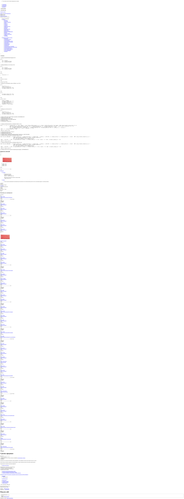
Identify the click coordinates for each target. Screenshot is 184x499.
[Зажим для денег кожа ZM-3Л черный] (2, 331)
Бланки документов (7, 22)
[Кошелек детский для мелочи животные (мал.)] (2, 426)
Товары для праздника (8, 34)
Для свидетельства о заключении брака (10, 47)
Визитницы (6, 38)
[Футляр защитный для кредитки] (1, 438)
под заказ (1, 185)
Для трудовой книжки (7, 49)
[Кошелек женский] (2, 220)
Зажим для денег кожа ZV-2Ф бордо (6, 197)
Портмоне (6, 51)
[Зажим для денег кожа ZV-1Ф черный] (3, 446)
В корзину (2, 170)
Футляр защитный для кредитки (5, 439)
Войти (1, 13)
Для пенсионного (7, 43)
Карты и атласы (6, 30)
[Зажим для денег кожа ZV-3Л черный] (2, 374)
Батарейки (6, 20)
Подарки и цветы (7, 33)
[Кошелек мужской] (2, 208)
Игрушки (5, 28)
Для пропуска (6, 45)
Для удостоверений (7, 50)
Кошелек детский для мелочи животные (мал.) (8, 427)
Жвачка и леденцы (7, 26)
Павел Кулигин (6, 488)
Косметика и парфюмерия (8, 31)
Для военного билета (7, 39)
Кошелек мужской (3, 209)
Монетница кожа (3, 362)
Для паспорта (6, 42)
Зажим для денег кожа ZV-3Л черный (6, 375)
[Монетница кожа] (3, 361)
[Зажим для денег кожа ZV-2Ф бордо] (2, 196)
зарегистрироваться (7, 13)
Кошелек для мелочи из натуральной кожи (7, 415)
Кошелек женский (3, 204)
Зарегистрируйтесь (10, 498)
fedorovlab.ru (7, 489)
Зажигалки (6, 27)
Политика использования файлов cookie (8, 471)
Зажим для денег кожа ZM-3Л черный (6, 332)
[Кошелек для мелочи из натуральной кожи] (2, 414)
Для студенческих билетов (8, 48)
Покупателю (4, 480)
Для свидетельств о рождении (9, 46)
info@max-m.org (5, 478)
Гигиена (5, 24)
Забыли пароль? (6, 496)
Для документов (7, 40)
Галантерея (6, 23)
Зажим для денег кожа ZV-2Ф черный (6, 270)
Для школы (6, 25)
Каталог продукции (3, 16)
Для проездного (6, 44)
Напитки (5, 32)
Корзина (3, 476)
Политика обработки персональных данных (9, 472)
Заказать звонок (3, 11)
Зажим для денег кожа (4, 391)
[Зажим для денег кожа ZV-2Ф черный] (2, 269)
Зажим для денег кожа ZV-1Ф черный (6, 447)
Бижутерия (6, 21)
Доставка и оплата (5, 481)
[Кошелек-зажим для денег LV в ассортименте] (2, 336)
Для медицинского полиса (8, 41)
